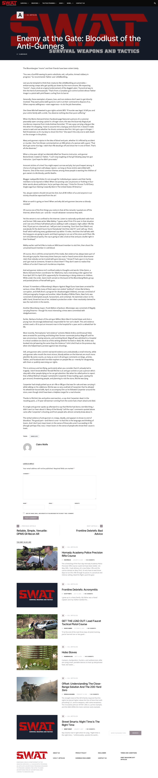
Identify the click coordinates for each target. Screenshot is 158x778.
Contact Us (102, 758)
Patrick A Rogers (69, 694)
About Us (56, 753)
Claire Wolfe (23, 54)
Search (135, 733)
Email (51, 503)
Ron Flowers (68, 628)
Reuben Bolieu (68, 656)
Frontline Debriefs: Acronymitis (80, 589)
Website (77, 503)
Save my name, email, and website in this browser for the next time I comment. (50, 513)
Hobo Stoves (69, 652)
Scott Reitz (68, 593)
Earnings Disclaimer (83, 758)
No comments (90, 560)
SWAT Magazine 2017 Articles (128, 758)
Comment (26, 473)
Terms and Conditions (129, 753)
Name (25, 503)
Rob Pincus (67, 560)
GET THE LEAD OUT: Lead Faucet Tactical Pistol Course (81, 622)
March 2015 (34, 436)
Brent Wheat (68, 729)
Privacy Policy (81, 753)
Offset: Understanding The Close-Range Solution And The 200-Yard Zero (81, 687)
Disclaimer (102, 753)
